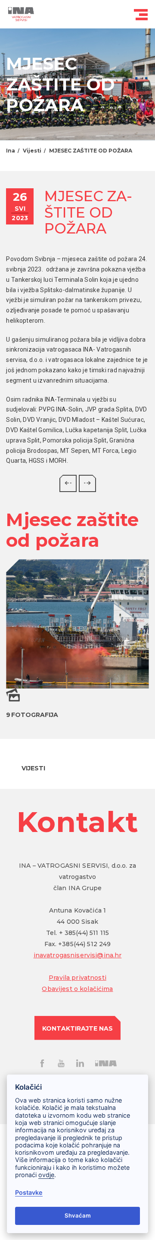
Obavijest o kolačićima (77, 989)
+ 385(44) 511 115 (84, 933)
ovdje (46, 1174)
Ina (10, 150)
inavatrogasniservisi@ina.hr (78, 955)
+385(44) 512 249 (84, 944)
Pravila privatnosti (77, 977)
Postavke (29, 1192)
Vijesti (32, 150)
